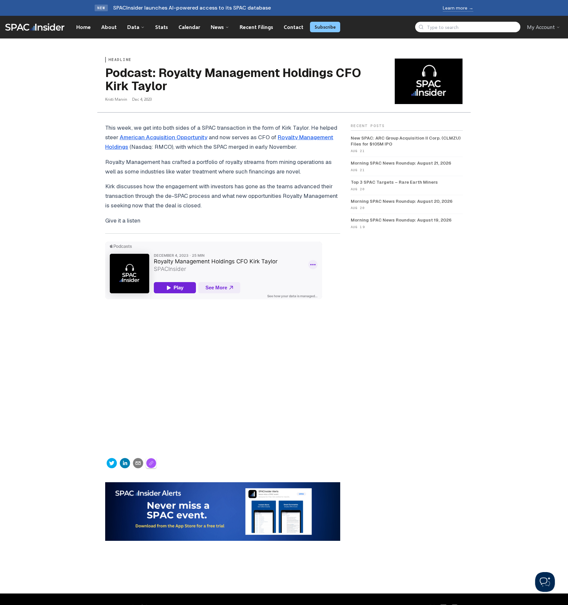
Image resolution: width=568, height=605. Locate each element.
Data (133, 27)
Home (83, 27)
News (217, 27)
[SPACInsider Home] (34, 27)
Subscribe (325, 27)
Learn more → (458, 8)
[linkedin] (125, 463)
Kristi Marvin (116, 99)
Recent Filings (256, 27)
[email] (138, 463)
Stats (161, 27)
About (109, 27)
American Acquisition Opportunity (163, 137)
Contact (293, 27)
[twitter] (111, 463)
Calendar (189, 27)
